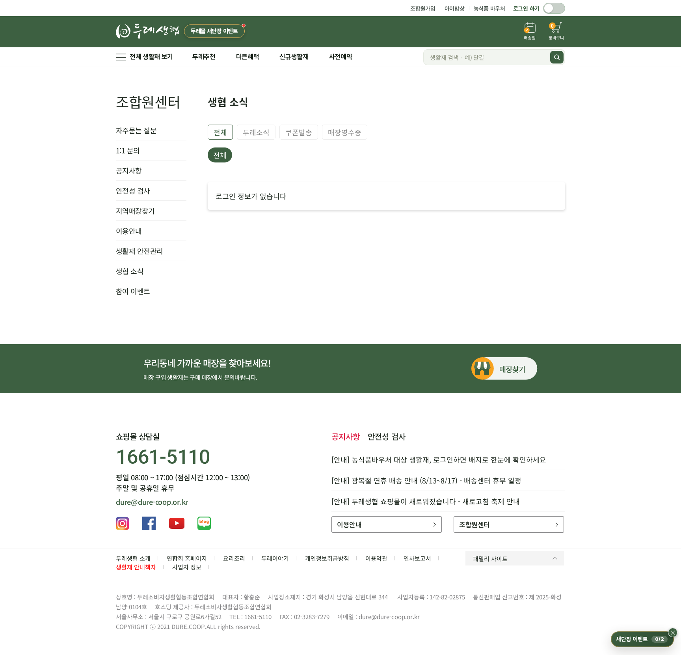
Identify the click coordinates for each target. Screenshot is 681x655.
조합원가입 (422, 8)
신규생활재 (293, 57)
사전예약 (340, 57)
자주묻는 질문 (136, 130)
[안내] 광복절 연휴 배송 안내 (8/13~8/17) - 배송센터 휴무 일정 (426, 480)
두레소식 (256, 132)
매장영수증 (344, 132)
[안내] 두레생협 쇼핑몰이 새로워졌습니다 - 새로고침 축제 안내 (425, 501)
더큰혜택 (247, 57)
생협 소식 (129, 271)
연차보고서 (417, 558)
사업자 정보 (186, 567)
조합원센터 (148, 101)
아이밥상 (455, 8)
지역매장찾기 (135, 210)
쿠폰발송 (298, 132)
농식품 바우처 (489, 8)
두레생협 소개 (133, 558)
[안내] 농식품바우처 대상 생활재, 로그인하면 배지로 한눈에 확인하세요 (438, 459)
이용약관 (376, 558)
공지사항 (129, 170)
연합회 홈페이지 (187, 558)
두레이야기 (275, 558)
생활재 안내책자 (136, 567)
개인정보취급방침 (327, 558)
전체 (220, 132)
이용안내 (129, 231)
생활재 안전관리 (139, 251)
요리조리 (234, 558)
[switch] (554, 8)
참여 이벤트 (133, 291)
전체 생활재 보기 (151, 57)
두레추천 (204, 57)
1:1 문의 (128, 150)
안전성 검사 (133, 190)
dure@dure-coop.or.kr (152, 501)
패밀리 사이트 (490, 558)
